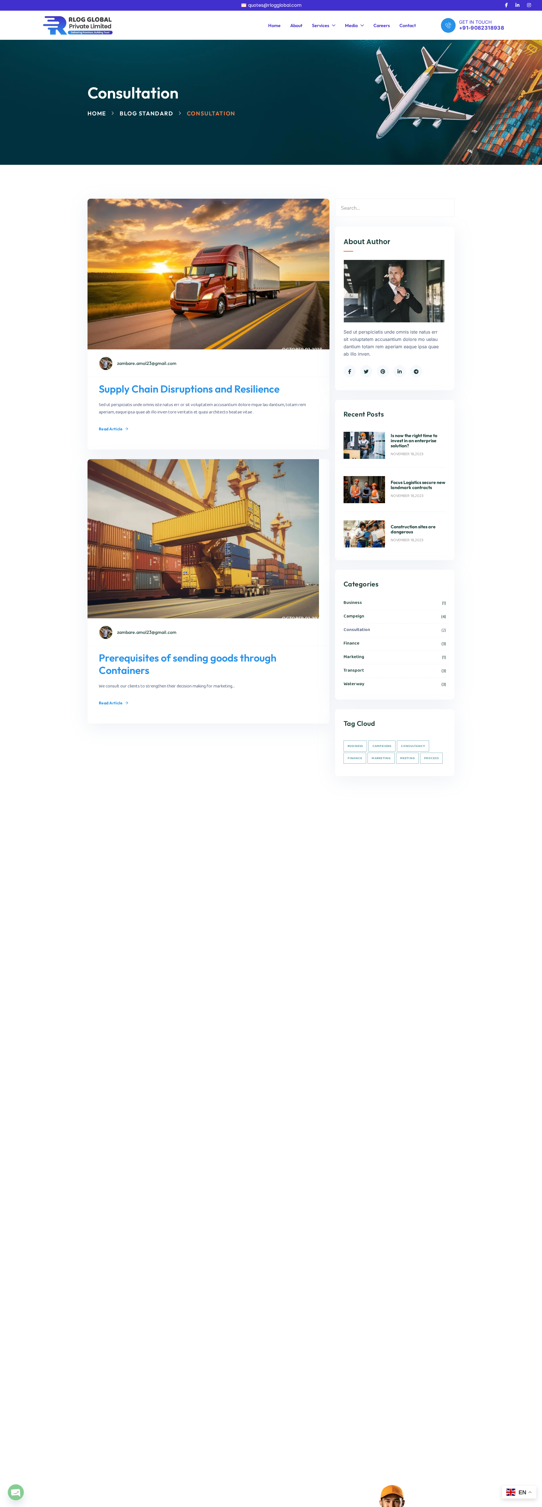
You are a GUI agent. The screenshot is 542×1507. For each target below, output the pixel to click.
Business (395, 603)
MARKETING (380, 758)
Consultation (395, 630)
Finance (395, 643)
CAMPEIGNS (382, 746)
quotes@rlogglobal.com (274, 5)
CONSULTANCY (413, 746)
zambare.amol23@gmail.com (146, 363)
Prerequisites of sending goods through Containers (187, 663)
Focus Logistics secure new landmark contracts (418, 484)
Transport (395, 670)
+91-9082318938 (481, 28)
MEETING (407, 758)
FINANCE (355, 758)
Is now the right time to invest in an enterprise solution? (414, 440)
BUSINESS (355, 746)
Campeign (395, 616)
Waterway (395, 684)
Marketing (395, 657)
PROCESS (431, 758)
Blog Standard (146, 113)
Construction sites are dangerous (413, 529)
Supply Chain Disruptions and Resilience (189, 388)
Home (97, 113)
